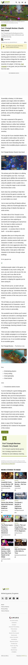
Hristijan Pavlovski (19, 510)
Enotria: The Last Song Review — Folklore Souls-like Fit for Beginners (20, 528)
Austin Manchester (5, 535)
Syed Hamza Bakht (5, 559)
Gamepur (14, 624)
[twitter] (10, 598)
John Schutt (18, 488)
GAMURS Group (24, 655)
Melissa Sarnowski (5, 488)
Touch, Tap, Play (14, 645)
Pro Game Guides (14, 620)
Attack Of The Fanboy (14, 626)
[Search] (16, 2)
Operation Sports (14, 641)
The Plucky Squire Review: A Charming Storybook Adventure (7, 529)
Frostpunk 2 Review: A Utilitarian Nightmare (18, 505)
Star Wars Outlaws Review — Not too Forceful (20, 484)
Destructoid (14, 635)
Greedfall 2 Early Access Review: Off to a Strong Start (7, 484)
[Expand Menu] (22, 2)
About (2, 604)
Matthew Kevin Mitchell (20, 555)
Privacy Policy (4, 608)
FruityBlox (14, 647)
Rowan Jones (4, 510)
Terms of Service (5, 606)
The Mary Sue (14, 643)
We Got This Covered (14, 633)
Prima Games (14, 629)
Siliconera (14, 631)
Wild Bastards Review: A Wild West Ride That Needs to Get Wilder (6, 553)
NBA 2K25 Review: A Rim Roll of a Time (20, 551)
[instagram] (6, 598)
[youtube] (17, 598)
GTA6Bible (14, 652)
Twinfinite (14, 622)
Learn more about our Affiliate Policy (8, 463)
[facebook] (13, 598)
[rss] (2, 598)
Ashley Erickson (18, 533)
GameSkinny (14, 639)
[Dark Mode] (19, 2)
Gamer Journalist (14, 637)
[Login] (25, 2)
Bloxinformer (14, 649)
